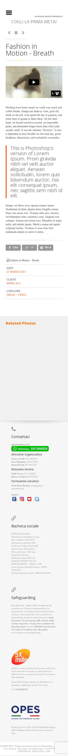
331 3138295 (30, 474)
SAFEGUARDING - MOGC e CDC (26, 564)
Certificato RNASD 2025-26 (23, 561)
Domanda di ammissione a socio (25, 537)
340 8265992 (32, 477)
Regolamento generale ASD (23, 543)
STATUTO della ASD (20, 534)
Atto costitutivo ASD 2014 (22, 540)
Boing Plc (14, 283)
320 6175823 (32, 462)
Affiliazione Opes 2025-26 (23, 558)
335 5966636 (31, 459)
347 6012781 (31, 465)
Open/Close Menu (3, 12)
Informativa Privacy (20, 555)
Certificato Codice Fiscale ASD (24, 546)
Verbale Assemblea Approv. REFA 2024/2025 (31, 573)
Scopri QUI (16, 682)
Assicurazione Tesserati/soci (23, 549)
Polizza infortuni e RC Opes (23, 552)
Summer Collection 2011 (33, 345)
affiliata (21, 730)
